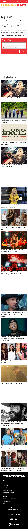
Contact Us (5, 503)
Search (22, 51)
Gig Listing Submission (7, 501)
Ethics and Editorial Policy (7, 490)
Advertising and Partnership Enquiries (9, 498)
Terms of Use (5, 487)
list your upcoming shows (13, 32)
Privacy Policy (5, 485)
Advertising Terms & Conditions (8, 492)
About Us (4, 482)
